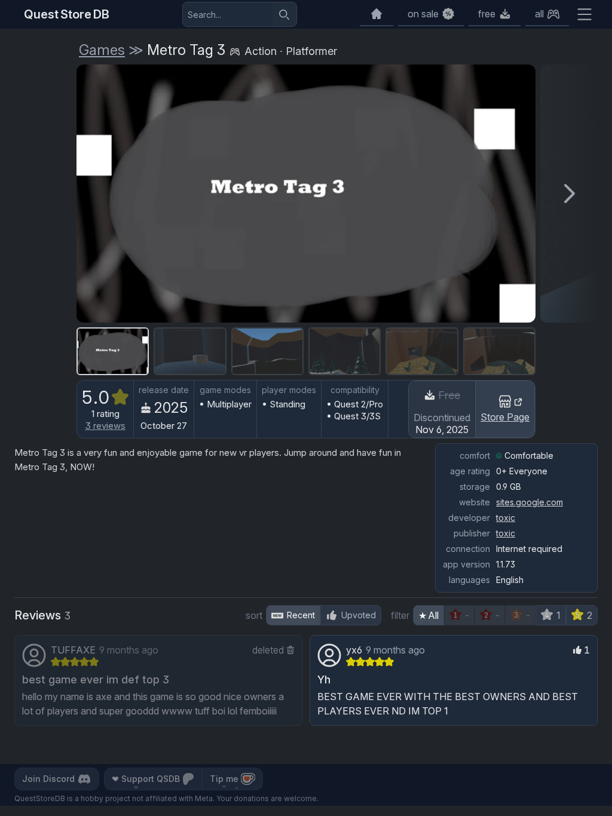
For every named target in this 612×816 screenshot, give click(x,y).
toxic (505, 518)
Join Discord (48, 779)
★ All (428, 615)
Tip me (224, 779)
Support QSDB (146, 779)
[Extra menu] (584, 14)
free (486, 14)
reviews (105, 425)
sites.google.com (529, 502)
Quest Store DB (66, 14)
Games (102, 50)
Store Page (505, 417)
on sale (423, 14)
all (539, 14)
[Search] (284, 14)
